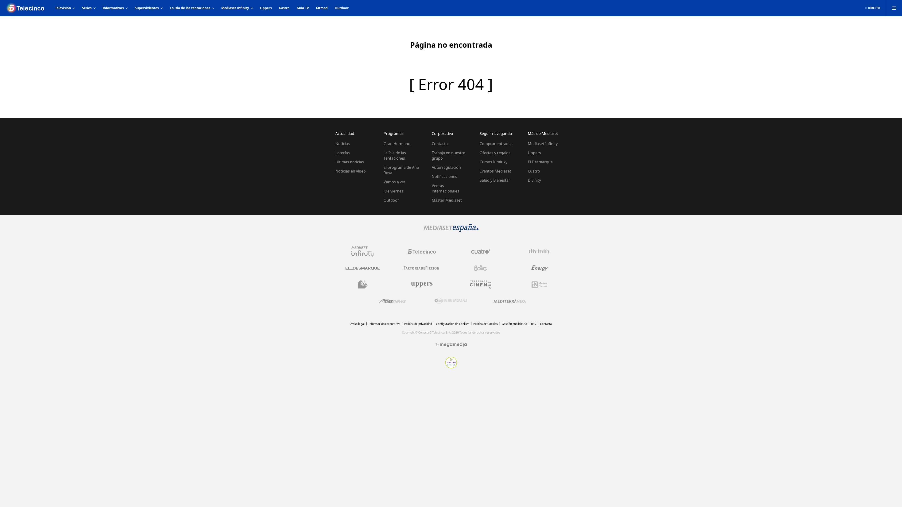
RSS (533, 324)
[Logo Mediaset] (451, 230)
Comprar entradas (496, 143)
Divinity (534, 180)
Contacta (440, 143)
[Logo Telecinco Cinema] (480, 284)
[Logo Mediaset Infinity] (362, 251)
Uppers (534, 152)
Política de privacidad (418, 324)
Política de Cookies (485, 324)
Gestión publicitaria (514, 324)
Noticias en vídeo (350, 171)
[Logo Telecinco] (422, 251)
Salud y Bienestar (495, 180)
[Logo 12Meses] (539, 284)
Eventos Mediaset (495, 171)
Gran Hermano (397, 143)
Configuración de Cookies (452, 324)
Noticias (342, 143)
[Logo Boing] (480, 268)
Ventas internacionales (445, 188)
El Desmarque (540, 162)
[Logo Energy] (539, 268)
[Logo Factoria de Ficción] (421, 268)
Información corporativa (384, 324)
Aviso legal (357, 324)
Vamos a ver (394, 181)
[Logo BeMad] (363, 284)
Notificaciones (444, 176)
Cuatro (534, 171)
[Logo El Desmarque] (363, 268)
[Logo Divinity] (539, 251)
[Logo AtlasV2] (392, 301)
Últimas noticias (349, 162)
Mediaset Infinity (543, 143)
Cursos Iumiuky (493, 162)
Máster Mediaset (447, 200)
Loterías (342, 152)
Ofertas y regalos (495, 152)
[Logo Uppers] (422, 284)
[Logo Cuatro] (480, 251)
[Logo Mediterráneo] (510, 301)
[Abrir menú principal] (894, 8)
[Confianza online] (451, 366)
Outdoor (391, 200)
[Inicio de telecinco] (26, 8)
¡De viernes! (394, 191)
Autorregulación (446, 167)
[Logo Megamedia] (453, 344)
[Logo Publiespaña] (451, 301)
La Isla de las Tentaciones (395, 155)
